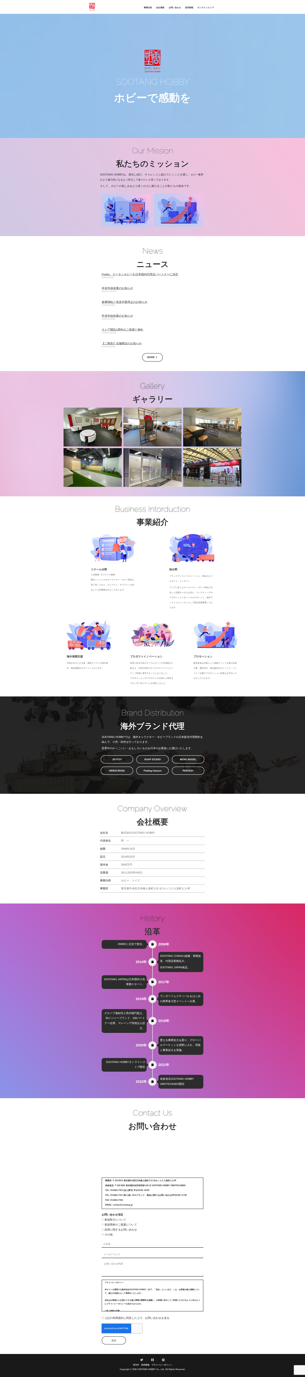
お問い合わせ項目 (112, 1214)
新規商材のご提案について (121, 1224)
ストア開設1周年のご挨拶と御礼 (122, 329)
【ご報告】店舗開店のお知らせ (122, 343)
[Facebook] (152, 1359)
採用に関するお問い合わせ (121, 1229)
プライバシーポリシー (162, 1365)
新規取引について (115, 1219)
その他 (109, 1234)
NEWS (136, 1365)
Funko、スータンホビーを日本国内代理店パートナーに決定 (140, 274)
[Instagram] (163, 1359)
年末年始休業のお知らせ (117, 288)
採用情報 (145, 1365)
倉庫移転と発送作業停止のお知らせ (124, 302)
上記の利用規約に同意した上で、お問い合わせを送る (137, 1318)
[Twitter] (141, 1359)
